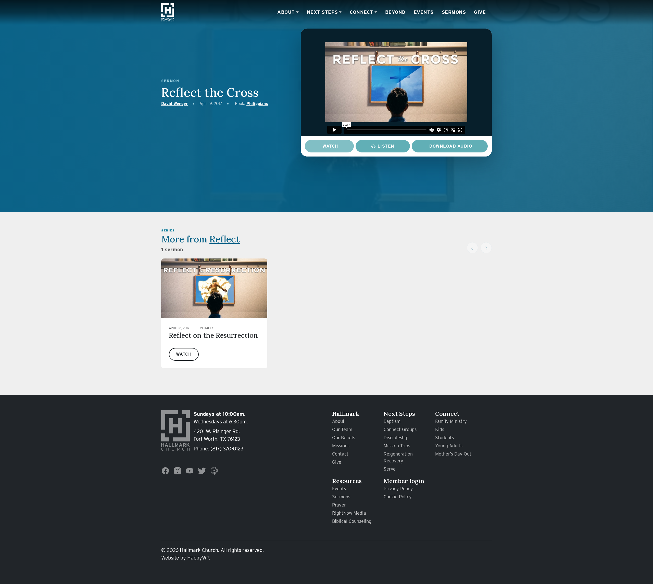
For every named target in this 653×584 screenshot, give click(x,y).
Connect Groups (400, 429)
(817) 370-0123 (226, 449)
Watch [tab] (330, 146)
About (286, 12)
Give (480, 12)
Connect (361, 12)
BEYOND (395, 12)
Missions (340, 445)
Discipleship (396, 437)
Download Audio (450, 146)
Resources (347, 481)
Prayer (339, 505)
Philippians (257, 103)
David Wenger (174, 103)
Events (424, 12)
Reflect (224, 239)
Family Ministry (451, 421)
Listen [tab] (386, 146)
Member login (404, 481)
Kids (439, 429)
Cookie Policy (398, 496)
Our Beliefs (343, 437)
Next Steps (322, 12)
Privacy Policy (398, 488)
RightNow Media (349, 513)
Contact (340, 454)
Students (444, 437)
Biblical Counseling (351, 521)
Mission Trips (397, 445)
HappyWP (198, 558)
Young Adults (448, 445)
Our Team (342, 429)
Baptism (392, 421)
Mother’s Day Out (453, 454)
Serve (390, 469)
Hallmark (345, 413)
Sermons (454, 12)
